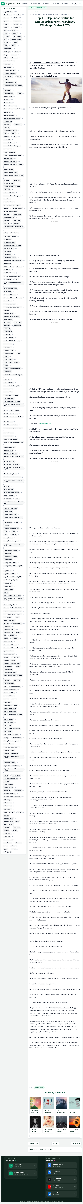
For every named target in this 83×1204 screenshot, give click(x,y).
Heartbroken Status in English (12, 109)
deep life (6, 827)
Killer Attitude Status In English (13, 517)
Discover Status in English (11, 316)
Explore (6, 356)
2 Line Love (7, 149)
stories (14, 846)
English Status (39, 12)
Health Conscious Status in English (12, 468)
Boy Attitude (7, 239)
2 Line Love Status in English (12, 155)
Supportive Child (9, 750)
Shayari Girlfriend (9, 696)
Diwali (15, 42)
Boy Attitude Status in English (12, 245)
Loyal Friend (7, 570)
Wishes (6, 27)
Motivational (7, 617)
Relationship (7, 48)
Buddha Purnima (8, 248)
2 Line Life (7, 139)
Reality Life (16, 657)
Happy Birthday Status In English (13, 456)
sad (15, 136)
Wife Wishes (7, 809)
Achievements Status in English (13, 164)
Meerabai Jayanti (9, 605)
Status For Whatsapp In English (13, 714)
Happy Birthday (8, 450)
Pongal (6, 638)
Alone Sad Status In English (12, 196)
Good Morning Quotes (10, 425)
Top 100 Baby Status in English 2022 (48, 1131)
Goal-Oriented (14, 410)
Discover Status (8, 313)
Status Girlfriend (8, 722)
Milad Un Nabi (16, 608)
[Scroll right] (75, 3)
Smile (14, 699)
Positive (15, 638)
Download (7, 322)
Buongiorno (7, 251)
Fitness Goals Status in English (13, 85)
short (5, 846)
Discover (6, 310)
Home (31, 12)
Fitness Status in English (11, 395)
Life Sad (6, 525)
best (5, 133)
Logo (13, 531)
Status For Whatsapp (10, 711)
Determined (7, 301)
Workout (6, 815)
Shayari (6, 18)
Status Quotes (8, 731)
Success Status (8, 744)
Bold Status (14, 233)
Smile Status (7, 702)
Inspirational (7, 499)
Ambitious (7, 199)
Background (17, 214)
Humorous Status (9, 115)
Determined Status (9, 304)
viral (13, 849)
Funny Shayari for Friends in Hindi (12, 405)
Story (5, 55)
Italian (17, 499)
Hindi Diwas (7, 67)
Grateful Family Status (10, 439)
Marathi (6, 592)
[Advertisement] (55, 121)
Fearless (6, 379)
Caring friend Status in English (12, 260)
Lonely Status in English (11, 541)
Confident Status (9, 273)
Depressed (7, 291)
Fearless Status (8, 383)
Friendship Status (9, 398)
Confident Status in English (12, 276)
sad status (7, 836)
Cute (16, 279)
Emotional (7, 335)
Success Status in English (11, 747)
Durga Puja (18, 322)
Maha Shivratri (8, 586)
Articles (16, 27)
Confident (7, 270)
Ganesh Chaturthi (16, 39)
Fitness (6, 79)
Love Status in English (10, 556)
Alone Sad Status (9, 193)
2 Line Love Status (9, 152)
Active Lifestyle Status (10, 172)
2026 (5, 33)
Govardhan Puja (8, 433)
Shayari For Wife (9, 693)
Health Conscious (9, 461)
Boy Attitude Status (9, 242)
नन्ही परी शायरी (7, 852)
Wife (5, 58)
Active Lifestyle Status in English (13, 175)
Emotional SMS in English (11, 341)
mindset (6, 830)
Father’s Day (7, 371)
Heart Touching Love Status (12, 477)
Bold (5, 233)
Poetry (12, 635)
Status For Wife (8, 719)
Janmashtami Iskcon (10, 73)
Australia (6, 214)
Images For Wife (9, 495)
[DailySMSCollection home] (10, 3)
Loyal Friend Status (9, 574)
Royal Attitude (8, 669)
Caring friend (8, 254)
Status (16, 24)
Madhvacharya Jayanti (10, 580)
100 (5, 39)
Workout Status (8, 818)
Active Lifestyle (8, 169)
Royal (18, 666)
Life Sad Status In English (11, 528)
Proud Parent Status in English (13, 648)
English (15, 33)
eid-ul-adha (17, 36)
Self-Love (17, 680)
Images (6, 24)
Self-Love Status (9, 683)
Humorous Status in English (12, 118)
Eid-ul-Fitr (7, 328)
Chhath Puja (7, 263)
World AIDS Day (8, 824)
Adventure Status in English (12, 186)
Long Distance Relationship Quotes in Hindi (12, 544)
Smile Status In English (10, 705)
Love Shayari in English (10, 550)
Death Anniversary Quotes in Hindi (12, 282)
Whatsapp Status (45, 424)
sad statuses (7, 840)
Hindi (13, 30)
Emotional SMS (8, 338)
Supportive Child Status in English (11, 756)
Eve (19, 353)
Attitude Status (17, 208)
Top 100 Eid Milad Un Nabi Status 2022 (35, 1112)
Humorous (7, 112)
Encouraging (7, 347)
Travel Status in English (11, 778)
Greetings (7, 64)
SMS (15, 18)
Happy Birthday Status (10, 453)
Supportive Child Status (11, 753)
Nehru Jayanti (17, 623)
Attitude (6, 42)
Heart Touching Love (10, 474)
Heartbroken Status (9, 106)
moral (15, 830)
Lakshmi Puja (8, 522)
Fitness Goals (8, 389)
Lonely (14, 534)
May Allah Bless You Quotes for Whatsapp (13, 599)
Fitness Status (8, 392)
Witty (19, 812)
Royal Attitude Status (10, 672)
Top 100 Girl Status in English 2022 (35, 1131)
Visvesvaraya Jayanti (10, 130)
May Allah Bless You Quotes (12, 595)
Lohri (5, 534)
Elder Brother (8, 331)
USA (5, 30)
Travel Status (16, 775)
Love (5, 45)
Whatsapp (7, 52)
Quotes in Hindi (8, 651)
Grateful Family (8, 436)
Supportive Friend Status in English (12, 769)
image (13, 133)
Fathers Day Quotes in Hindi (12, 368)
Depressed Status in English (12, 298)
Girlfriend (6, 100)
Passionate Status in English (12, 632)
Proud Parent (8, 642)
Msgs (17, 617)
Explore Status (8, 359)
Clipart (19, 76)
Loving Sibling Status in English (13, 566)
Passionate (7, 626)
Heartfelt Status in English (11, 492)
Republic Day (8, 666)
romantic (6, 136)
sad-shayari (7, 843)
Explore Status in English (11, 362)
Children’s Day (8, 267)
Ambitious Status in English (12, 205)
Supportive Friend (9, 762)
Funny (19, 93)
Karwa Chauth (8, 511)
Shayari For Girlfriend (10, 690)
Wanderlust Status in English (12, 797)
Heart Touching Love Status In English (13, 480)
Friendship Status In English (12, 401)
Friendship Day (8, 93)
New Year (17, 21)
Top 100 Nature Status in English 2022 (61, 1112)
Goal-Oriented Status (10, 414)
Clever (19, 267)
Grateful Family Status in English (13, 442)
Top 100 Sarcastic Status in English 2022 (74, 1112)
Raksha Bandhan (9, 654)
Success (6, 127)
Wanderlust (18, 790)
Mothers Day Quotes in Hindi (12, 614)
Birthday (16, 223)
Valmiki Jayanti (8, 787)
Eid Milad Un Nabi (9, 61)
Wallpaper (7, 790)
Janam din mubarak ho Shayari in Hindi (13, 502)
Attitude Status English (10, 211)
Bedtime (6, 220)
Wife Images (7, 800)
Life (17, 522)
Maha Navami (8, 583)
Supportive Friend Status (11, 766)
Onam (16, 52)
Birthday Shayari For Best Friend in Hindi (13, 227)
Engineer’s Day (8, 353)
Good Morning (8, 422)
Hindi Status (7, 15)
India (18, 15)
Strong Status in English (11, 741)
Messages (7, 124)
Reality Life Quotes (9, 660)
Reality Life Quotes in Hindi (12, 663)
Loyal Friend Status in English (12, 577)
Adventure (17, 180)
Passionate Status (9, 629)
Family (6, 365)
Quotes (6, 21)
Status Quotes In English (11, 734)
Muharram (18, 124)
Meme (6, 608)
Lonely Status (8, 538)
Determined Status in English (12, 307)
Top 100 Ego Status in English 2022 (74, 1131)
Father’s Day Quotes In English (13, 375)
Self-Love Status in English (12, 686)
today (5, 849)
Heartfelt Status (8, 489)
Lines (5, 531)
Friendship (7, 90)
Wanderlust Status (9, 793)
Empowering (7, 344)
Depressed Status (9, 295)
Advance (6, 180)
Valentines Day (8, 784)
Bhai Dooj (6, 223)
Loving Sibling (8, 559)
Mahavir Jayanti (8, 589)
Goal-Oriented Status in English (13, 417)
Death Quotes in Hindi (10, 288)
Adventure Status (9, 183)
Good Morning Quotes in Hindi (13, 428)
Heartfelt (6, 486)
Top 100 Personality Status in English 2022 (48, 1112)
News (13, 45)
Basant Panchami (9, 217)
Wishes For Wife (9, 812)
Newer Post (34, 1143)
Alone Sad (7, 189)
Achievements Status (10, 161)
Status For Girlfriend (10, 708)
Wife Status (7, 806)
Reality (6, 657)
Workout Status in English (11, 821)
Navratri (6, 623)
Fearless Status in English (11, 386)
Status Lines (7, 725)
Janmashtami (8, 121)
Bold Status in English (10, 236)
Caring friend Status (10, 257)
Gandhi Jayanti (8, 96)
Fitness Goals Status (10, 82)
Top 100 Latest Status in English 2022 (61, 1131)
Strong (6, 737)
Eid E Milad (17, 325)
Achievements (8, 158)
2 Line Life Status (9, 143)
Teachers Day (8, 76)
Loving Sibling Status (10, 562)
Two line (6, 781)
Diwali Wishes (8, 319)
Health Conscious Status (11, 464)
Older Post (76, 1143)
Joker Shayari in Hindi (10, 508)
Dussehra (7, 325)
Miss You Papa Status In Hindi (12, 611)
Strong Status (17, 737)
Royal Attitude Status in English (13, 675)
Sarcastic (6, 680)
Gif (4, 410)
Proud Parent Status (10, 645)
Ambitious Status (9, 202)
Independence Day (9, 70)
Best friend (17, 220)
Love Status (7, 553)
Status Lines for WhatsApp (12, 728)
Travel (6, 775)
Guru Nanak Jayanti (9, 447)
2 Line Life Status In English (12, 146)
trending (6, 36)
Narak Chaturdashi (9, 620)
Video (14, 55)
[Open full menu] (80, 4)
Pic (5, 635)
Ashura (6, 208)
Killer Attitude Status (10, 514)
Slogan (6, 699)
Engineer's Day (8, 350)
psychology (7, 833)
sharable (18, 843)
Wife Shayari (7, 803)
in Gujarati (17, 827)
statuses (14, 58)
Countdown (7, 279)
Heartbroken (7, 103)
